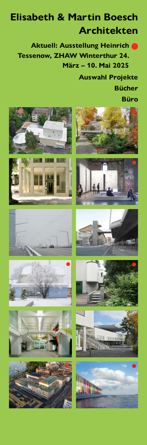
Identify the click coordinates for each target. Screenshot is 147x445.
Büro (130, 99)
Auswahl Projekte (108, 77)
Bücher (126, 88)
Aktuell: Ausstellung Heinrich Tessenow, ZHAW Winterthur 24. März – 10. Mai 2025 (73, 55)
